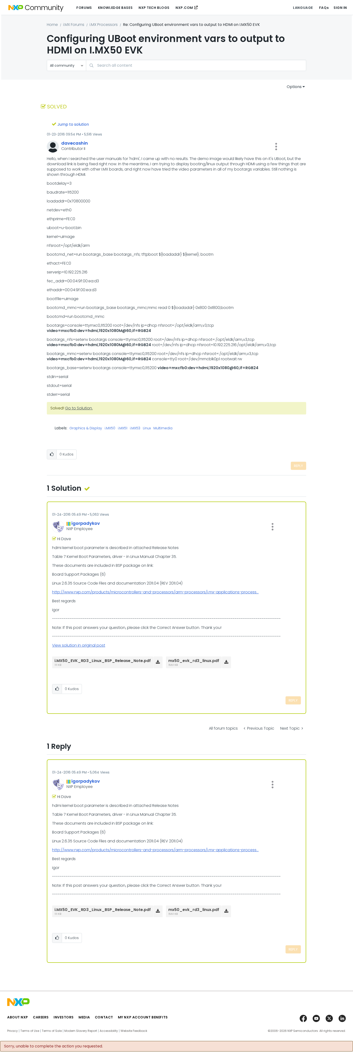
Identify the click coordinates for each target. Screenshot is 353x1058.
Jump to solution (73, 124)
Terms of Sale (52, 1030)
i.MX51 (122, 428)
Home (52, 24)
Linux (147, 428)
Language (303, 7)
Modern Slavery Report (80, 1030)
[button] (276, 147)
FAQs (324, 7)
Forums (84, 7)
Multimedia (162, 428)
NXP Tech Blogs (154, 7)
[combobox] (196, 65)
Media (84, 1017)
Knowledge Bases (115, 7)
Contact (104, 1017)
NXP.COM (184, 7)
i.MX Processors (104, 24)
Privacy (12, 1030)
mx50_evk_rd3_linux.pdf (193, 660)
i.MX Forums (73, 24)
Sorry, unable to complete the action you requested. (53, 1046)
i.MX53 (135, 428)
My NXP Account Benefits (143, 1017)
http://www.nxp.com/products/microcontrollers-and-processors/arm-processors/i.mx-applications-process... (155, 592)
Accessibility (109, 1030)
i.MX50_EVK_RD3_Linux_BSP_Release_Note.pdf (103, 660)
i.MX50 (110, 428)
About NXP (17, 1017)
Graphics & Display (85, 428)
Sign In (340, 7)
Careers (41, 1017)
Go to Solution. (79, 408)
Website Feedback (134, 1030)
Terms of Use (29, 1030)
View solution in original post (78, 645)
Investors (64, 1017)
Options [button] (294, 86)
